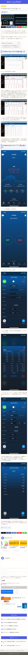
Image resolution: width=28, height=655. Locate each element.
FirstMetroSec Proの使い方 (6, 527)
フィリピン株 (4, 6)
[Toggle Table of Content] (18, 43)
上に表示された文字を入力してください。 (11, 583)
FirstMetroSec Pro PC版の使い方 (10, 45)
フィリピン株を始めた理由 (8, 641)
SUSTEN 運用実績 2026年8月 (9, 629)
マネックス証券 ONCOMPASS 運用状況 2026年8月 (14, 619)
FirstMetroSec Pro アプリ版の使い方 (11, 46)
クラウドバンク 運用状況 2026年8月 (11, 632)
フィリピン (7, 650)
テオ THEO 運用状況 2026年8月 (10, 622)
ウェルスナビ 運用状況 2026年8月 (10, 625)
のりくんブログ (14, 2)
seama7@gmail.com (21, 641)
